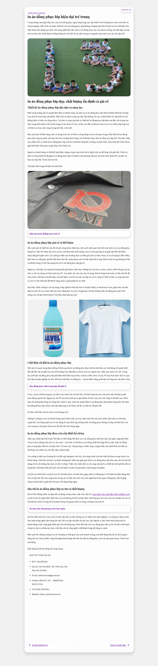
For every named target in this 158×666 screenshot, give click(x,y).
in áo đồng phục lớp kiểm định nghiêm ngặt (111, 494)
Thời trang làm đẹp (36, 13)
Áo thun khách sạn (40, 645)
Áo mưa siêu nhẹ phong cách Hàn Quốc (47, 508)
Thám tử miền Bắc (118, 645)
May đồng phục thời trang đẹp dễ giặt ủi (48, 386)
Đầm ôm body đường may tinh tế (44, 233)
